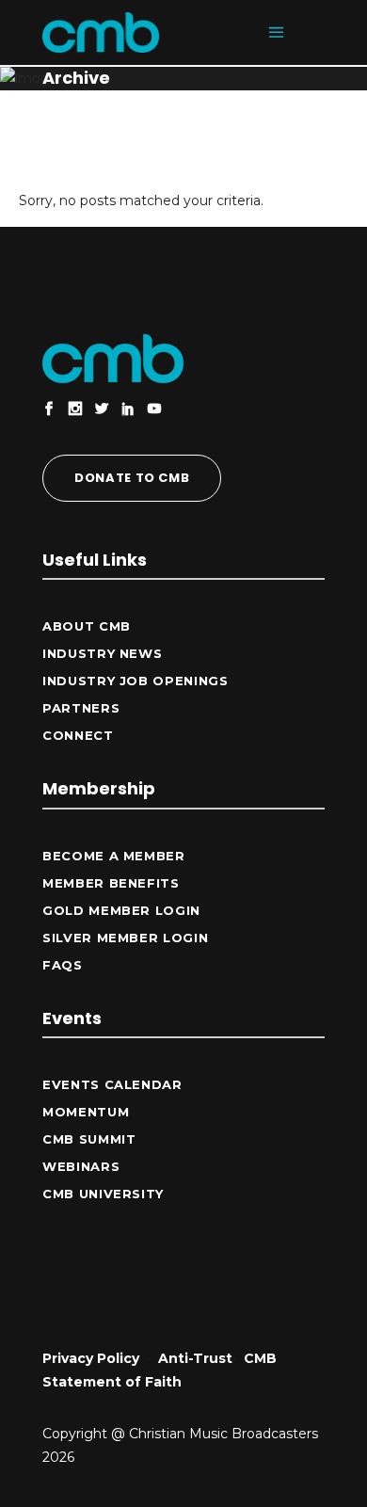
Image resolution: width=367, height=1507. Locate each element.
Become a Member (113, 855)
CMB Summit (89, 1138)
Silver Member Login (125, 937)
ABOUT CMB (86, 625)
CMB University (103, 1193)
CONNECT (78, 735)
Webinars (81, 1166)
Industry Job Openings (135, 680)
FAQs (62, 964)
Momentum (85, 1111)
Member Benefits (111, 882)
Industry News (102, 653)
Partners (81, 707)
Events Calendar (112, 1084)
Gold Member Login (121, 910)
